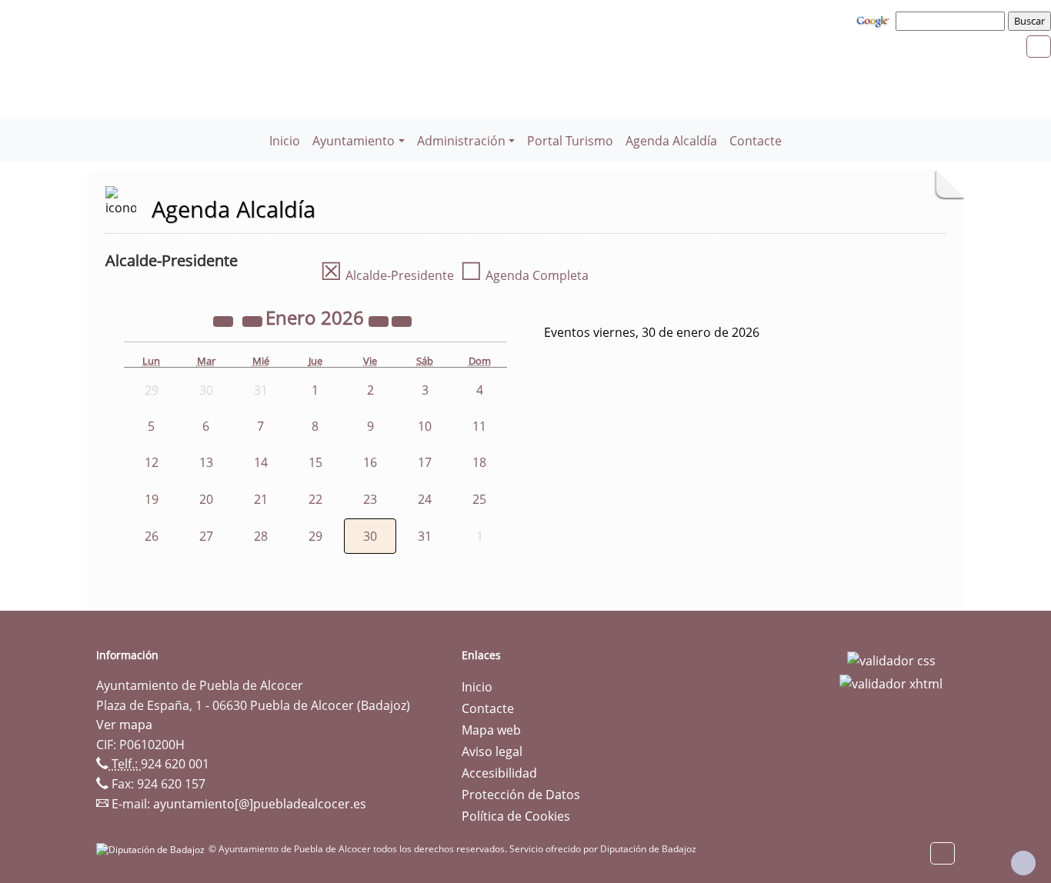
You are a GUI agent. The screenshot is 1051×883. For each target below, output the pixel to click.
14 (261, 462)
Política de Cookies (516, 816)
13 (206, 462)
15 (315, 462)
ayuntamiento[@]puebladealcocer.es (259, 803)
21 (261, 499)
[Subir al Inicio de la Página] (1023, 863)
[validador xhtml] (891, 682)
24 (425, 499)
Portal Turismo (570, 140)
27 (206, 536)
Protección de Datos (521, 794)
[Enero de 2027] (380, 320)
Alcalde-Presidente (387, 275)
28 (261, 536)
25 (479, 499)
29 (315, 536)
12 (151, 462)
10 (425, 426)
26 (151, 536)
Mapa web (491, 729)
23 (370, 499)
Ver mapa (124, 724)
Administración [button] (461, 140)
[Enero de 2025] (224, 320)
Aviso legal (492, 751)
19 (151, 499)
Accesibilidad (499, 773)
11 (479, 426)
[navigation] (952, 21)
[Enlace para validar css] (891, 659)
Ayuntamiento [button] (353, 140)
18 (479, 462)
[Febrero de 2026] (402, 320)
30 (370, 536)
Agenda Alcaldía (671, 140)
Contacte (755, 140)
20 (206, 499)
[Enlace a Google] (875, 20)
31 (425, 536)
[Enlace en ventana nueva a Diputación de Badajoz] (152, 848)
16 (370, 462)
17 (425, 462)
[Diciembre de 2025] (253, 320)
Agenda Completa (524, 275)
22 (315, 499)
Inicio (284, 140)
